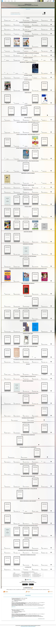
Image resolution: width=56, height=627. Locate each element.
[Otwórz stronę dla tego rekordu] (7, 19)
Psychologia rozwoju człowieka (16, 576)
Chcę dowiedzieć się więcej (24, 626)
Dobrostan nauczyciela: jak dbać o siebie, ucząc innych (19, 598)
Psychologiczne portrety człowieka (16, 574)
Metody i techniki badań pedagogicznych (27, 575)
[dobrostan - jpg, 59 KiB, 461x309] (13, 606)
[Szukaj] (44, 12)
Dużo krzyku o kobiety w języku (36, 574)
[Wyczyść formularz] (43, 14)
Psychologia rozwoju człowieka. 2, (36, 576)
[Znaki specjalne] (44, 14)
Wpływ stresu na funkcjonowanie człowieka (18, 609)
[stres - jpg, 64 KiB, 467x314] (13, 617)
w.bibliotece (24, 589)
